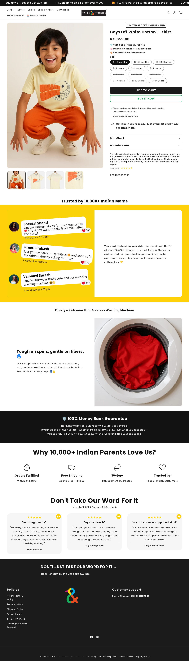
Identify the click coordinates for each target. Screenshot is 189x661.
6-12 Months (120, 62)
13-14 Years (158, 80)
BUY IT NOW (146, 98)
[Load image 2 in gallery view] (36, 180)
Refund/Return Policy (15, 597)
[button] (10, 10)
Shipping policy (143, 657)
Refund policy (94, 657)
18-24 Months (163, 62)
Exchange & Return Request (17, 625)
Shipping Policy (15, 609)
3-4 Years (137, 68)
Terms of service (125, 657)
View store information (125, 116)
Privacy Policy (14, 614)
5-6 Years (120, 75)
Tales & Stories (53, 657)
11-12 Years (139, 81)
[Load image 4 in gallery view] (74, 180)
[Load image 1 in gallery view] (16, 180)
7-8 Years (157, 75)
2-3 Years (118, 68)
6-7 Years (138, 75)
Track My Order (15, 604)
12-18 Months (141, 62)
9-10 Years (120, 81)
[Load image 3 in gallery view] (55, 180)
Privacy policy (109, 657)
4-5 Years (155, 68)
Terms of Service (16, 618)
